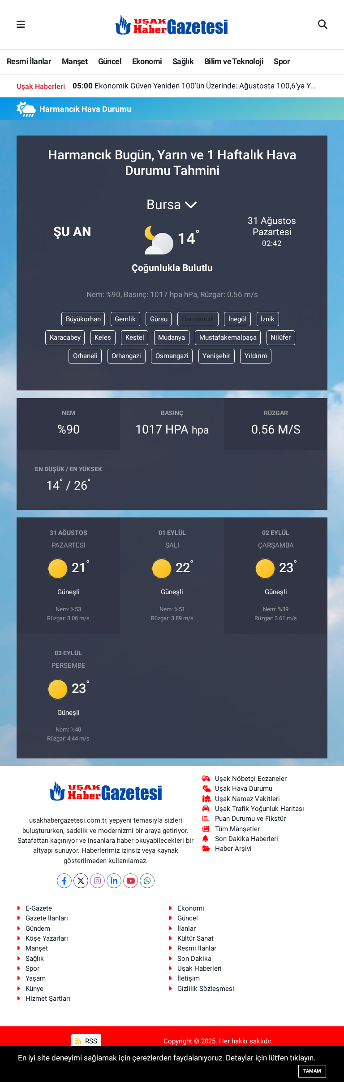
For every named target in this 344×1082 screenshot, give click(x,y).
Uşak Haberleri (199, 968)
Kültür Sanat (195, 938)
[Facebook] (64, 880)
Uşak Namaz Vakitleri (247, 799)
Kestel (134, 337)
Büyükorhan (83, 319)
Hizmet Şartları (48, 998)
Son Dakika (194, 959)
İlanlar (186, 928)
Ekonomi (147, 61)
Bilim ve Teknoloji (233, 61)
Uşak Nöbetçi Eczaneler (251, 779)
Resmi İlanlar (29, 61)
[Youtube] (130, 880)
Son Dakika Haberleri (246, 839)
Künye (34, 989)
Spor (282, 61)
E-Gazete (39, 908)
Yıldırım (256, 356)
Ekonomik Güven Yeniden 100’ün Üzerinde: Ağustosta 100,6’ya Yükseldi (195, 85)
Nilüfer (281, 337)
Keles (103, 337)
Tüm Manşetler (237, 829)
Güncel (109, 61)
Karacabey (65, 337)
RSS (90, 1041)
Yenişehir (216, 356)
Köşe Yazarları (47, 938)
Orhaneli (85, 356)
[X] (80, 880)
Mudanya (171, 337)
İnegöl (237, 319)
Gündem (38, 928)
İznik (268, 319)
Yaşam (36, 978)
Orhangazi (126, 356)
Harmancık (197, 319)
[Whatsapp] (147, 880)
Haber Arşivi (233, 849)
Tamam (312, 1071)
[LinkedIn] (114, 880)
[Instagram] (97, 880)
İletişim (188, 978)
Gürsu (159, 319)
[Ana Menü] (21, 24)
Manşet (74, 61)
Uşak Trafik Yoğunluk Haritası (259, 809)
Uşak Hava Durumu (243, 788)
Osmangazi (172, 356)
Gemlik (125, 319)
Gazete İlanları (47, 918)
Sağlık (183, 61)
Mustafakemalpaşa (228, 337)
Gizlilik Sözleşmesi (205, 989)
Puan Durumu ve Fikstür (250, 819)
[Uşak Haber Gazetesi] (171, 24)
